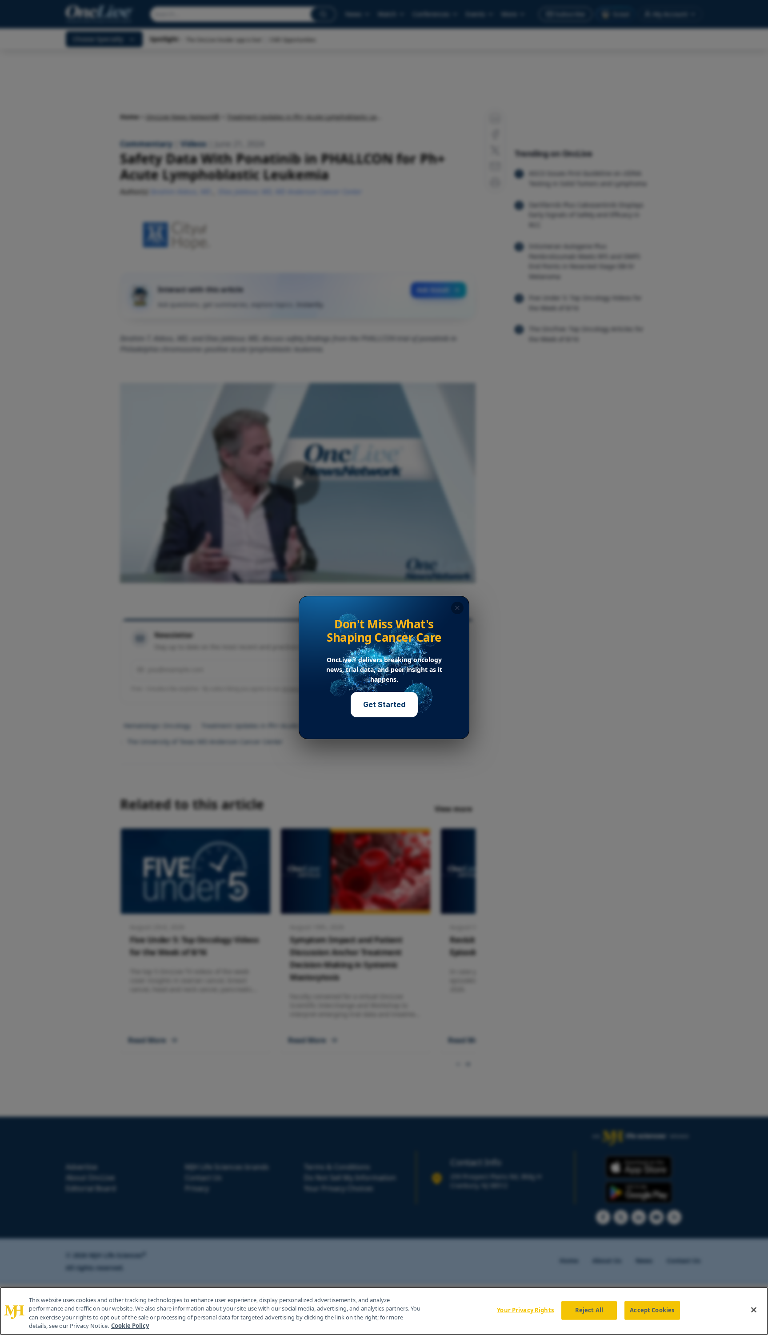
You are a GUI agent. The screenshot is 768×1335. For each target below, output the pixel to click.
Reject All (589, 1310)
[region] (384, 1311)
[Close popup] (457, 608)
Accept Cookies (652, 1310)
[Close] (754, 1309)
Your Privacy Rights (525, 1310)
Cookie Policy (130, 1326)
